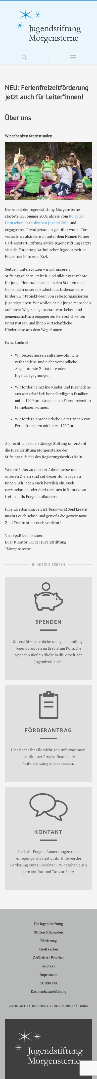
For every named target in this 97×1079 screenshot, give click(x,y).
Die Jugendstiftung (48, 923)
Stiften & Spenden (48, 932)
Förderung (48, 940)
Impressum (48, 974)
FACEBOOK (48, 983)
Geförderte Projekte (48, 957)
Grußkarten (48, 949)
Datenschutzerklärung (48, 991)
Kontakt (48, 966)
